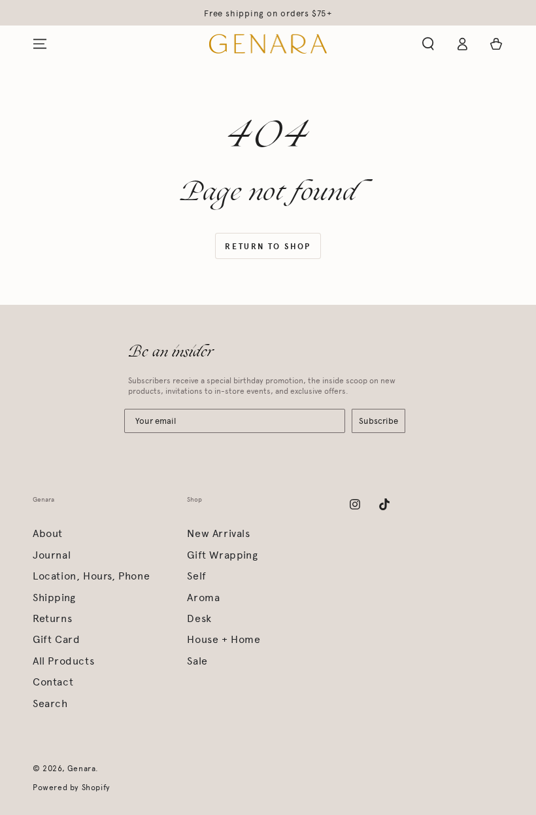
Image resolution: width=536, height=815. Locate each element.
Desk (199, 618)
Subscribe (378, 421)
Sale (197, 661)
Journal (52, 555)
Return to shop (268, 246)
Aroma (203, 597)
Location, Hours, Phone (91, 576)
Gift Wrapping (222, 555)
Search (50, 703)
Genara (81, 768)
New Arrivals (218, 533)
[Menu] (40, 43)
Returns (52, 618)
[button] (428, 43)
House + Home (223, 639)
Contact (53, 682)
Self (196, 576)
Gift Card (56, 639)
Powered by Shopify (71, 787)
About (48, 533)
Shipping (54, 597)
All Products (63, 661)
